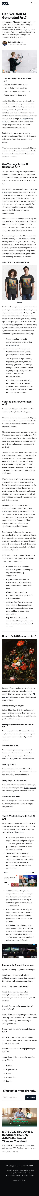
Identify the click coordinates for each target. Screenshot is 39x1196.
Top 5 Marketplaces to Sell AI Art (17, 91)
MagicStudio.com (12, 1170)
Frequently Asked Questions (15, 95)
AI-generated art (12, 345)
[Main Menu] (35, 3)
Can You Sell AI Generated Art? (16, 84)
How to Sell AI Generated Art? (15, 88)
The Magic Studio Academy (16, 1166)
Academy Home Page (27, 1170)
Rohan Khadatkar (15, 42)
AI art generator (30, 787)
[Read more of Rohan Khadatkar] (4, 43)
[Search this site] (31, 3)
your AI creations (16, 832)
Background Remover (14, 1175)
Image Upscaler (29, 1175)
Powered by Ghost (19, 1180)
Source (19, 302)
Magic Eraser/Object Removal (20, 1173)
